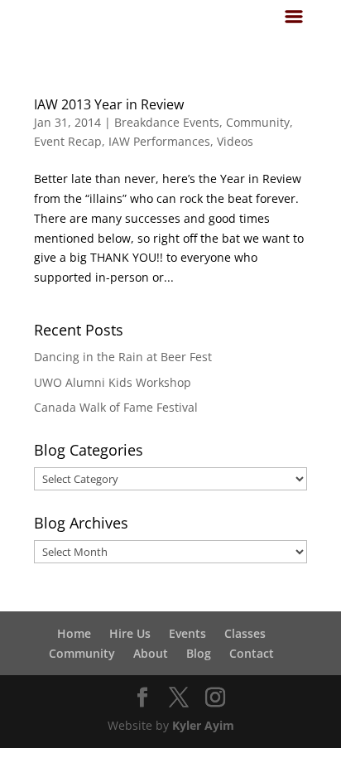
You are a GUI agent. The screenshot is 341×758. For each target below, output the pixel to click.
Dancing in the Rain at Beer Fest (123, 357)
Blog (198, 653)
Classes (245, 633)
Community (258, 122)
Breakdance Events (166, 122)
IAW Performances (159, 141)
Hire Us (130, 633)
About (150, 653)
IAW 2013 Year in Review (109, 104)
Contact (251, 653)
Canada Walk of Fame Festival (116, 407)
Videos (235, 141)
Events (187, 633)
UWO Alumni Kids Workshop (112, 382)
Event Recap (68, 141)
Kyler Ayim (203, 725)
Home (74, 633)
